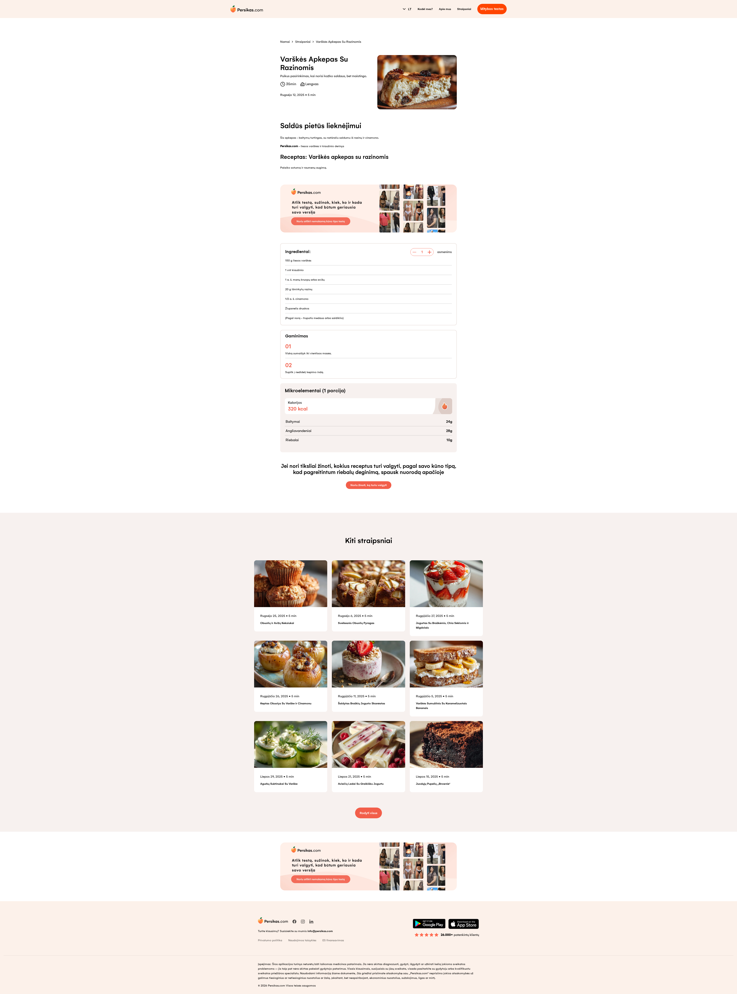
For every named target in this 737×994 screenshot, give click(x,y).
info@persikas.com (320, 931)
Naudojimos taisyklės (302, 940)
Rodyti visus (368, 813)
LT (409, 9)
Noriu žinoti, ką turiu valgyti (368, 485)
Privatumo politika (270, 940)
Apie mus (445, 9)
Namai (285, 42)
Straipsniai (464, 9)
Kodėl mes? (425, 9)
